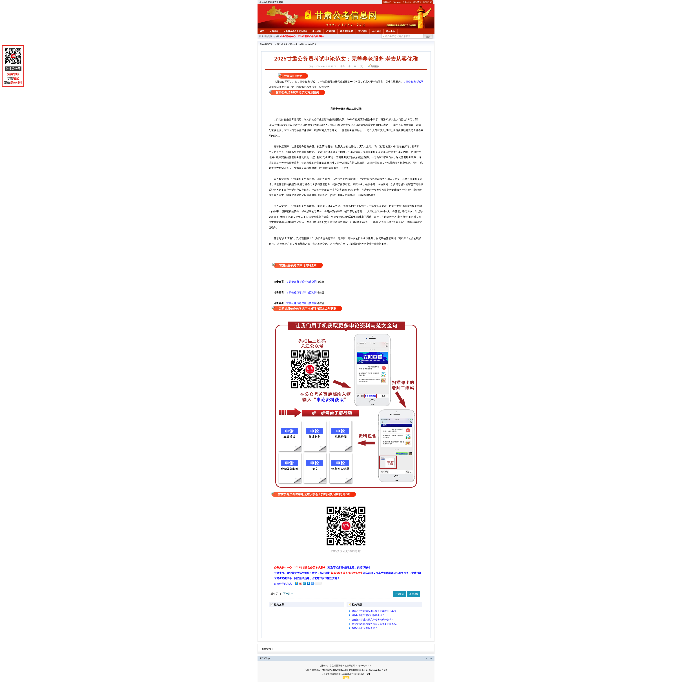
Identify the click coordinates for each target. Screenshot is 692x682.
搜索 (428, 36)
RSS (262, 658)
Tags (267, 658)
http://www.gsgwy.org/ (332, 670)
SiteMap (397, 2)
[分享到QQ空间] (296, 583)
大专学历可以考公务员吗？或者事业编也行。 (375, 624)
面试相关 (362, 31)
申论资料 (316, 31)
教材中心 (390, 31)
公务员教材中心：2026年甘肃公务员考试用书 (302, 36)
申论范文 (312, 44)
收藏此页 (400, 594)
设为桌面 (407, 2)
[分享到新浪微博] (300, 583)
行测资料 (330, 31)
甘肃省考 (274, 31)
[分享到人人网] (308, 583)
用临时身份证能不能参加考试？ (368, 615)
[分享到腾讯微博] (304, 583)
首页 (262, 31)
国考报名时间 (265, 36)
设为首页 (417, 2)
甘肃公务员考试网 (283, 44)
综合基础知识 (346, 31)
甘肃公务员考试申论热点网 (301, 281)
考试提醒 (413, 594)
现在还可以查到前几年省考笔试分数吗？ (373, 619)
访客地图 (387, 2)
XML (369, 674)
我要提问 (375, 66)
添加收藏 (427, 2)
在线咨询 (376, 31)
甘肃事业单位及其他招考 (295, 31)
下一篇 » (288, 593)
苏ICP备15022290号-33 (375, 670)
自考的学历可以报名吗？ (364, 628)
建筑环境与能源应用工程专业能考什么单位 (374, 611)
